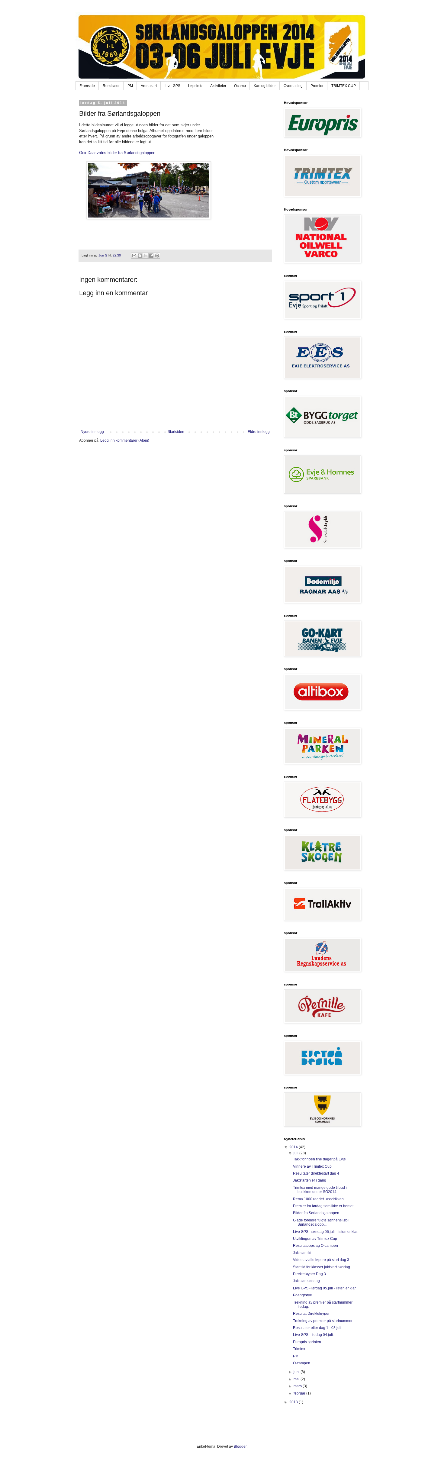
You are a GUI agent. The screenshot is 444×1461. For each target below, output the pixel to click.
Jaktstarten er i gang (309, 1180)
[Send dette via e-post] (134, 256)
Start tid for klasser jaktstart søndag (321, 1267)
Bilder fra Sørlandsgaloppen (316, 1213)
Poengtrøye (302, 1295)
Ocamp (240, 86)
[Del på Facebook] (151, 256)
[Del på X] (146, 256)
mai (297, 1379)
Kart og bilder (265, 86)
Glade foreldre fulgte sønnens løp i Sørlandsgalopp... (321, 1222)
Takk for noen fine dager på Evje (319, 1159)
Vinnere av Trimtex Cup (312, 1166)
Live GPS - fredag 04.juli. (313, 1335)
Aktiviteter (218, 86)
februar (300, 1393)
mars (298, 1386)
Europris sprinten (307, 1342)
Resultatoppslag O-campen (315, 1245)
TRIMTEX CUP (343, 86)
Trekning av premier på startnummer (322, 1321)
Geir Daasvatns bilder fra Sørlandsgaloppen (117, 152)
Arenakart (149, 86)
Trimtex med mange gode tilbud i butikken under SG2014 (320, 1189)
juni (297, 1372)
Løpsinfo (195, 86)
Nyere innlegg (92, 432)
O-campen (301, 1363)
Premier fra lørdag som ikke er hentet (323, 1206)
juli (296, 1153)
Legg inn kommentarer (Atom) (124, 440)
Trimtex (299, 1349)
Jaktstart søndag (306, 1281)
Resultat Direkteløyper (311, 1313)
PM (130, 86)
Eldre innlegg (259, 432)
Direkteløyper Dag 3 (309, 1274)
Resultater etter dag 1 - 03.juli (317, 1328)
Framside (87, 86)
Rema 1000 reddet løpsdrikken (318, 1199)
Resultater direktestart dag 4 (316, 1173)
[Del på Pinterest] (157, 256)
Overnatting (293, 86)
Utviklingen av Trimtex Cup (315, 1239)
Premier (316, 86)
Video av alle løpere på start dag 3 (321, 1260)
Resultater (111, 86)
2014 (294, 1147)
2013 (294, 1402)
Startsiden (176, 432)
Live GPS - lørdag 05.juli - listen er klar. (324, 1288)
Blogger (240, 1446)
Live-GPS (172, 86)
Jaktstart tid (302, 1253)
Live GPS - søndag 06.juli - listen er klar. (325, 1232)
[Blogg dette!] (140, 256)
